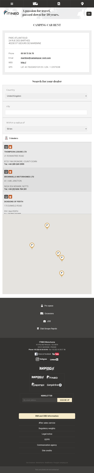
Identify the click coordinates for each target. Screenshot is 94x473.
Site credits (47, 450)
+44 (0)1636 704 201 (17, 189)
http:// (23, 62)
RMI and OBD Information (47, 416)
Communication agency (47, 445)
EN (89, 14)
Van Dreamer (30, 463)
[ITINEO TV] (55, 353)
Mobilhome (49, 463)
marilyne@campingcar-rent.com (36, 58)
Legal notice (47, 434)
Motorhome (40, 463)
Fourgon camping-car (61, 463)
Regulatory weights (47, 428)
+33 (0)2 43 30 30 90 (41, 349)
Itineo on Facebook (44, 354)
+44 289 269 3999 (16, 164)
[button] (32, 246)
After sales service (47, 423)
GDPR (47, 439)
